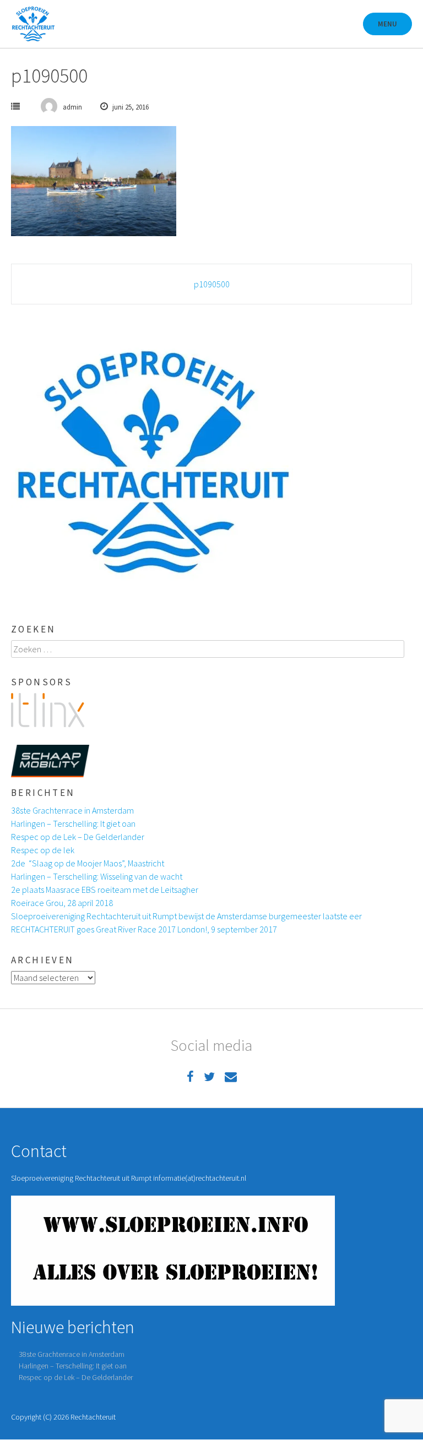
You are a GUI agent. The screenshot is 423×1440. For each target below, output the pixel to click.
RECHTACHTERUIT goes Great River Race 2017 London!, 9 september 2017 (144, 929)
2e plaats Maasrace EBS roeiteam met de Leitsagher (104, 889)
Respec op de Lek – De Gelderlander (77, 836)
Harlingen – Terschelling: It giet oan (73, 823)
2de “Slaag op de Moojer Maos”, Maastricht (87, 863)
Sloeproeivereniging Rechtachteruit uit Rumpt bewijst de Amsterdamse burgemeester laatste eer (186, 915)
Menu (387, 24)
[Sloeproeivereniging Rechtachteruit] (33, 24)
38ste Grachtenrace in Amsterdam (72, 810)
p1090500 (212, 284)
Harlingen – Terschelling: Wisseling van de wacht (96, 876)
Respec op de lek (42, 849)
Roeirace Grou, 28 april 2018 (62, 902)
